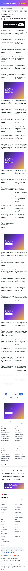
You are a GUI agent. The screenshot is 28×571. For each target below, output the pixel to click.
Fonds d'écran (5, 560)
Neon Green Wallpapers (19, 422)
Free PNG (2, 527)
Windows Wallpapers (19, 428)
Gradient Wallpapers (19, 430)
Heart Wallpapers (4, 422)
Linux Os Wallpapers (19, 458)
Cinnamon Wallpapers (5, 456)
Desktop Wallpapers (19, 424)
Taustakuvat (4, 561)
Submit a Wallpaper (18, 534)
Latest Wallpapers (4, 507)
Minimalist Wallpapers (5, 436)
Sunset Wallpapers (18, 438)
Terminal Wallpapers (5, 454)
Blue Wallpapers (18, 515)
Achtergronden (15, 558)
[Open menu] (26, 8)
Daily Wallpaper (4, 510)
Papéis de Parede (14, 557)
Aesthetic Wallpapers (19, 434)
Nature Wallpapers (18, 432)
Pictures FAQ (3, 536)
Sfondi (21, 557)
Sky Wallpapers (18, 440)
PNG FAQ (2, 539)
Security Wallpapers (5, 448)
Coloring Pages (4, 529)
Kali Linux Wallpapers (19, 450)
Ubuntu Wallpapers (5, 444)
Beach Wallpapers (18, 436)
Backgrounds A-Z (18, 522)
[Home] (1, 14)
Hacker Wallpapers (5, 440)
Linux (4, 547)
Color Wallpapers (4, 434)
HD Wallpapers (17, 502)
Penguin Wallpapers (19, 454)
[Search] (22, 8)
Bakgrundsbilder (5, 557)
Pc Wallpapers (18, 426)
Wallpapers (5, 14)
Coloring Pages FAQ (5, 541)
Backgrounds (3, 522)
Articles (2, 512)
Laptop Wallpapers (5, 438)
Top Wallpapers (4, 509)
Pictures (2, 524)
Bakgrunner (18, 560)
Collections (3, 504)
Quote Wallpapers (18, 514)
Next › (21, 394)
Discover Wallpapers (5, 506)
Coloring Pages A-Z (18, 529)
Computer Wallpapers (19, 446)
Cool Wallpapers (18, 507)
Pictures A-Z (17, 524)
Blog (15, 533)
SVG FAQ (2, 538)
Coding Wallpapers (5, 428)
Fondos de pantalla (6, 558)
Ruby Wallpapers (4, 460)
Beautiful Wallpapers (5, 432)
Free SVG (2, 526)
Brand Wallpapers (18, 448)
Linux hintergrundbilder (11, 547)
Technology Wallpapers (19, 452)
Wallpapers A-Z (17, 521)
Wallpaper (17, 555)
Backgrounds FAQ (4, 534)
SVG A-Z (16, 526)
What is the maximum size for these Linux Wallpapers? (13, 470)
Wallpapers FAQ (4, 533)
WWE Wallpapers (18, 509)
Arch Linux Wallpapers (5, 446)
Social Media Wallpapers (20, 444)
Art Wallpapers (17, 506)
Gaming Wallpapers (5, 424)
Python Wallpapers (5, 458)
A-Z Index (3, 502)
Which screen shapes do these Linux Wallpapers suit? (13, 473)
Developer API (17, 536)
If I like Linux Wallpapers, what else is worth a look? (13, 476)
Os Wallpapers (4, 426)
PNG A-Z (16, 527)
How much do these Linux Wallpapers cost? (11, 467)
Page (11, 397)
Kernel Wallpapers (4, 450)
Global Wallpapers (4, 430)
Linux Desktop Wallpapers (20, 456)
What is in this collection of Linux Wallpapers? (11, 479)
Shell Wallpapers (4, 452)
